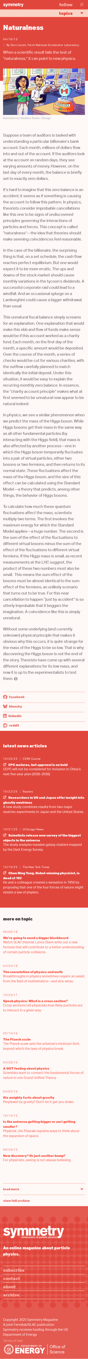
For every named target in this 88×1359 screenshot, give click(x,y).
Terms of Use (13, 1341)
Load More (11, 1189)
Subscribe (14, 1270)
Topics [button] (66, 13)
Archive (11, 1295)
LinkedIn (14, 716)
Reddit (13, 725)
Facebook (16, 697)
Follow (66, 4)
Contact (11, 1278)
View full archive (16, 1201)
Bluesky (15, 706)
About (9, 1286)
